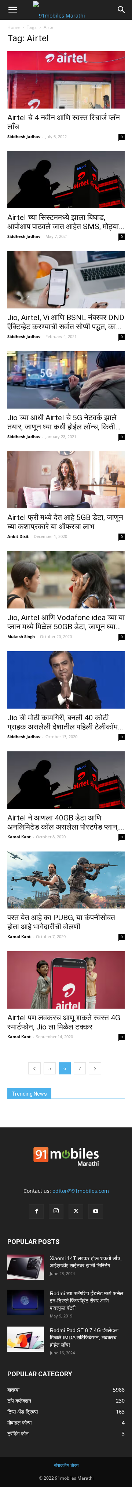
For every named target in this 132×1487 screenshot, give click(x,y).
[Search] (121, 10)
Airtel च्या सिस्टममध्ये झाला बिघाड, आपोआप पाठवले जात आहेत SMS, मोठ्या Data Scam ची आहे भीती (63, 222)
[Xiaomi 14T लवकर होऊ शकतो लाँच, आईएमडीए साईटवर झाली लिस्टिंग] (25, 1267)
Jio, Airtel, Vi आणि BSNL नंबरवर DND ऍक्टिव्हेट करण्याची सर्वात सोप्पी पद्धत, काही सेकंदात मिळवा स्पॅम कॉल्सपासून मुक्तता (65, 322)
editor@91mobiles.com (80, 1190)
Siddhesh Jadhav (23, 136)
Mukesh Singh (21, 636)
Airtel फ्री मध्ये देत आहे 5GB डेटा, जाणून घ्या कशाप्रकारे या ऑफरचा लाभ (65, 522)
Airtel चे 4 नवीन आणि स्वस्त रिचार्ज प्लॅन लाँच (63, 122)
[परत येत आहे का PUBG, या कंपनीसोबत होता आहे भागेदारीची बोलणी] (66, 880)
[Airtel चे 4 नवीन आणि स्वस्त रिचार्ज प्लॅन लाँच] (66, 80)
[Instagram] (56, 1211)
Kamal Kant (19, 836)
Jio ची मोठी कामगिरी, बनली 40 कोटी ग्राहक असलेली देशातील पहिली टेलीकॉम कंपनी (62, 722)
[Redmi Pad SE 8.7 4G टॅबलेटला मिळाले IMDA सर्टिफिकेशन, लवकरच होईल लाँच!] (25, 1339)
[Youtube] (95, 1211)
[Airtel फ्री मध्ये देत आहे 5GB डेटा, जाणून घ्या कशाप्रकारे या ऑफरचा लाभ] (66, 480)
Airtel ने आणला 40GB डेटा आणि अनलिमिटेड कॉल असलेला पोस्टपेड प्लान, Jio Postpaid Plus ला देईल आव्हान (63, 822)
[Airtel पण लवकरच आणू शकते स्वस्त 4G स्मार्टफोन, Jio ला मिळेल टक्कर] (66, 980)
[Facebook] (36, 1211)
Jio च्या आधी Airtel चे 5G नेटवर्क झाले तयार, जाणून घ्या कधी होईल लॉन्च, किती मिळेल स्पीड (62, 422)
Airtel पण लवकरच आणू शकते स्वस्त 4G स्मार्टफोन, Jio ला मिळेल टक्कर (63, 1022)
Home (13, 27)
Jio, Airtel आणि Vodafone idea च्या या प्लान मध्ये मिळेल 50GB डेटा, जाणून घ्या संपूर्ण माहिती (66, 622)
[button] (12, 10)
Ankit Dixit (18, 536)
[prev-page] (34, 1068)
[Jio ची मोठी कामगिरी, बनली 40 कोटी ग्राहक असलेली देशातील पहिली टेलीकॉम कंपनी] (66, 680)
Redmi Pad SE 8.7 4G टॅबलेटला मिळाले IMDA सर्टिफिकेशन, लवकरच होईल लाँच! (84, 1337)
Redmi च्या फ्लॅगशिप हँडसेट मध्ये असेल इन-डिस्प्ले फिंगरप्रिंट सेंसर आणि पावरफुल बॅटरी (86, 1300)
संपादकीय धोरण (66, 1465)
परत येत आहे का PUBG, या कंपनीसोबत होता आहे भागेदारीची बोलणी (61, 922)
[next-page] (95, 1068)
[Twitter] (76, 1211)
